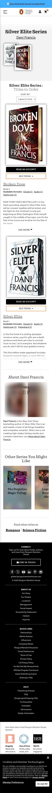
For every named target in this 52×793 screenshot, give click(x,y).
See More (24, 229)
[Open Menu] (5, 11)
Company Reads (26, 644)
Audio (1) (38, 191)
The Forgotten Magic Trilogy (17, 491)
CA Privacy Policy (26, 662)
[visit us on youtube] (23, 572)
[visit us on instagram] (41, 572)
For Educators (26, 702)
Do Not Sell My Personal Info (26, 666)
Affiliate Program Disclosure (26, 670)
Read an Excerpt (26, 169)
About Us (26, 589)
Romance (13, 530)
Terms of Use (26, 655)
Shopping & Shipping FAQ (26, 698)
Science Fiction (34, 530)
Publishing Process (26, 690)
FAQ (26, 694)
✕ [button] (48, 758)
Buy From (25, 176)
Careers (26, 616)
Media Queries (26, 636)
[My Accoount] (40, 12)
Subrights (26, 705)
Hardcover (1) (10, 194)
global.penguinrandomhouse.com (26, 576)
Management (26, 604)
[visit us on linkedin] (29, 572)
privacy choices (38, 777)
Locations (26, 601)
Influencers (26, 640)
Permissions (26, 709)
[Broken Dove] (26, 134)
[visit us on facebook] (12, 572)
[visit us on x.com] (18, 572)
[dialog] (26, 773)
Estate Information (26, 713)
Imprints (26, 619)
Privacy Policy (26, 659)
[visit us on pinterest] (35, 572)
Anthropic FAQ (26, 677)
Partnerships (26, 632)
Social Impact (26, 608)
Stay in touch (27, 562)
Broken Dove (14, 184)
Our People (26, 597)
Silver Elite (12, 316)
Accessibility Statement (26, 612)
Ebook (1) (27, 191)
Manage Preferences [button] (13, 782)
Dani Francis (26, 37)
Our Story (26, 593)
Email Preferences (26, 651)
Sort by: (25, 94)
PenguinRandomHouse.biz (26, 647)
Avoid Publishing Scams (26, 674)
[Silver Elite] (26, 266)
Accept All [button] (42, 783)
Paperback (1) (25, 327)
